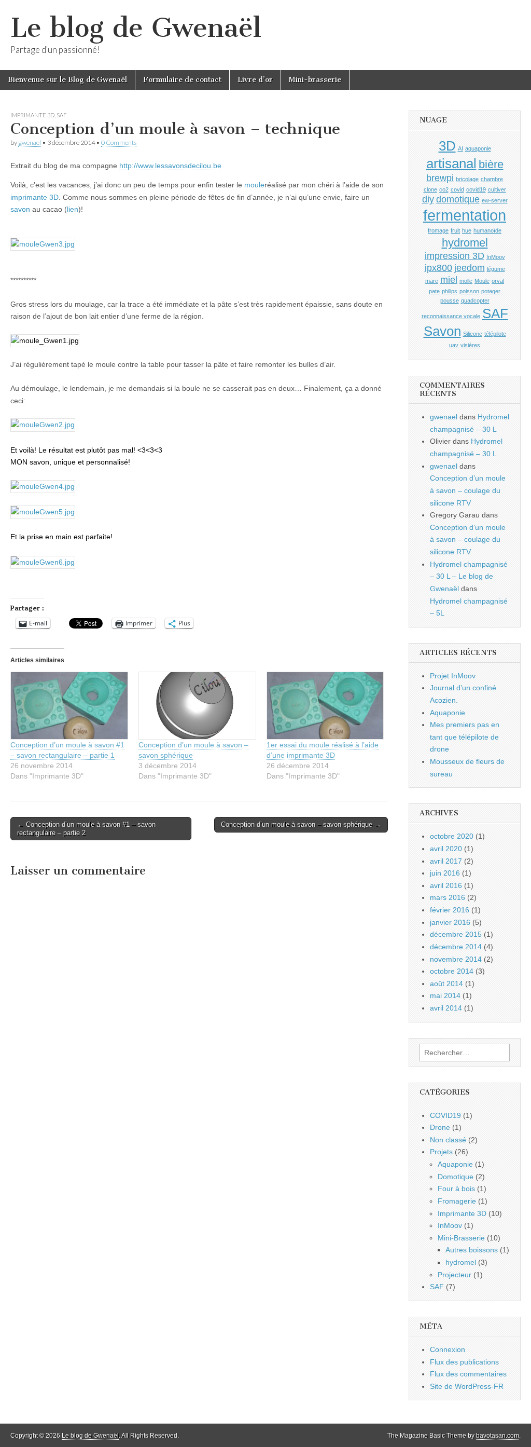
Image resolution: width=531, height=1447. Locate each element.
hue (466, 230)
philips (449, 291)
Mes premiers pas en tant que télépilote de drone (464, 736)
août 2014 (446, 983)
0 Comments (118, 142)
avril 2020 (446, 848)
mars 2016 (447, 897)
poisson (469, 291)
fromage (438, 230)
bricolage (467, 179)
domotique (458, 199)
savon (20, 209)
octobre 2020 (451, 836)
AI (460, 148)
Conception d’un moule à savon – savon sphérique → (301, 824)
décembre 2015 (456, 934)
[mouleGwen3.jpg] (42, 244)
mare (431, 281)
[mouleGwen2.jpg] (42, 424)
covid (457, 189)
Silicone (472, 334)
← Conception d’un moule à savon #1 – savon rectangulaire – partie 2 (86, 829)
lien (72, 209)
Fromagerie (457, 1201)
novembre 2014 (456, 959)
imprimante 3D (34, 197)
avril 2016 (446, 885)
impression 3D (454, 256)
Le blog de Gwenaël (135, 28)
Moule (482, 281)
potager (490, 291)
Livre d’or (255, 79)
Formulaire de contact (182, 79)
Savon (442, 331)
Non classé (448, 1140)
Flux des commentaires (468, 1374)
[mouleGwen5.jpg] (42, 512)
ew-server (495, 200)
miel (448, 280)
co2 (444, 189)
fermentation (464, 215)
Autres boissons (471, 1250)
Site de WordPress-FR (467, 1386)
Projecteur (454, 1275)
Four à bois (456, 1188)
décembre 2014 (456, 947)
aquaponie (478, 148)
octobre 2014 (451, 971)
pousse (449, 300)
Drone (440, 1127)
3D (447, 146)
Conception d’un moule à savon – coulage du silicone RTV (468, 490)
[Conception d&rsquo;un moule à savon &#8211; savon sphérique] (197, 705)
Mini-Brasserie (461, 1238)
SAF (61, 115)
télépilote (495, 334)
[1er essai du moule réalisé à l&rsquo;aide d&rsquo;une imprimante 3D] (325, 705)
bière (491, 164)
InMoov (495, 257)
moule (254, 185)
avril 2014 (446, 1008)
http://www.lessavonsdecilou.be (170, 165)
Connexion (447, 1349)
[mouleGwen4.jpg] (42, 486)
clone (430, 189)
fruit (455, 230)
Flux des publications (464, 1362)
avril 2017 (446, 861)
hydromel (465, 242)
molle (465, 281)
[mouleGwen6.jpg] (42, 562)
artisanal (451, 163)
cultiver (497, 189)
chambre (492, 179)
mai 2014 (445, 995)
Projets (441, 1152)
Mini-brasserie (315, 79)
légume (496, 269)
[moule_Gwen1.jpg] (44, 340)
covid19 (476, 189)
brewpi (440, 178)
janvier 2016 (450, 922)
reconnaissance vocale (451, 316)
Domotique (455, 1176)
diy (428, 199)
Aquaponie (447, 712)
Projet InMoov (453, 676)
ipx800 (438, 268)
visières (470, 345)
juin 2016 (445, 873)
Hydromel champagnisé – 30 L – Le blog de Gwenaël (469, 576)
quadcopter (475, 300)
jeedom (469, 268)
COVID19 (445, 1115)
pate (434, 291)
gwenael (29, 142)
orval (498, 281)
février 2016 (449, 910)
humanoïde (487, 230)
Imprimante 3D (32, 115)
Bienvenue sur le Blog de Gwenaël (67, 79)
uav (453, 345)
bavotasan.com (497, 1435)
